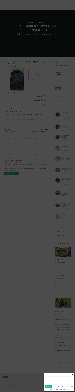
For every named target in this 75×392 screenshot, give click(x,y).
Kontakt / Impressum (64, 389)
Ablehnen (56, 386)
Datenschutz (58, 389)
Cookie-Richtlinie (53, 389)
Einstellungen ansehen (67, 386)
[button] (72, 375)
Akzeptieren (48, 386)
